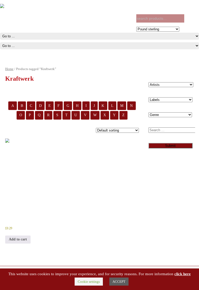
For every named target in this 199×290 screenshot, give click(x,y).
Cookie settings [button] (89, 282)
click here (182, 274)
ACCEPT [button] (118, 282)
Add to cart (18, 239)
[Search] (190, 18)
